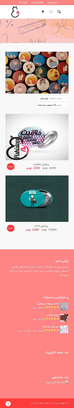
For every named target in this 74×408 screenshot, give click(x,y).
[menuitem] (52, 2)
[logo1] (15, 12)
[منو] (51, 12)
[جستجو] (59, 12)
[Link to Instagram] (8, 403)
